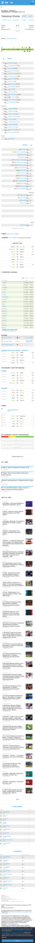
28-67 (31, 327)
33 (32, 318)
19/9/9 (26, 292)
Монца (4, 327)
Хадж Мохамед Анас (13, 121)
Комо (4, 304)
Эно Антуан (11, 68)
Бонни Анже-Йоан (12, 99)
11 (2, 306)
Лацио (4, 294)
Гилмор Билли (23, 175)
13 (2, 311)
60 (32, 301)
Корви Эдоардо (12, 108)
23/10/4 (27, 282)
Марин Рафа (23, 200)
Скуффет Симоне (22, 195)
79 (32, 282)
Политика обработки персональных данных (12, 901)
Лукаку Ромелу (23, 186)
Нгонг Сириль (23, 170)
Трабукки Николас (13, 113)
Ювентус (5, 289)
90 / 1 (23, 857)
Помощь (3, 895)
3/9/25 (26, 327)
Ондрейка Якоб (12, 102)
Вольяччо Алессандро (13, 116)
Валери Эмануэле (12, 76)
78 (32, 285)
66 (32, 292)
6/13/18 (27, 320)
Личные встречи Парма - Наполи (14, 350)
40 (32, 311)
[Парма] (1, 47)
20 (2, 327)
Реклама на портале (6, 898)
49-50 (31, 304)
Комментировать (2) (17, 456)
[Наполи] (1, 51)
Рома (4, 292)
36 (32, 313)
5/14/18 (27, 325)
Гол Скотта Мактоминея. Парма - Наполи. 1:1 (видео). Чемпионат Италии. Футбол (15, 488)
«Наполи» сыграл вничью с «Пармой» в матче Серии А (17, 481)
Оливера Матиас (22, 154)
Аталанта (5, 287)
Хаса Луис (24, 202)
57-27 (31, 282)
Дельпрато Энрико (13, 73)
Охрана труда (4, 900)
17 (2, 320)
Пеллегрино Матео (13, 94)
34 (32, 315)
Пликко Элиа (11, 119)
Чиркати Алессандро (13, 70)
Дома (27, 277)
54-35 (31, 292)
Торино (4, 306)
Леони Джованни (12, 65)
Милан (4, 301)
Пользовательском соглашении (15, 932)
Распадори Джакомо (21, 180)
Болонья (5, 299)
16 (2, 318)
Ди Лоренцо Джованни (21, 152)
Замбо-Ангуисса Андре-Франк (19, 159)
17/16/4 (27, 289)
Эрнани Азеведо (12, 84)
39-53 (31, 308)
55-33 (31, 289)
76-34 (31, 287)
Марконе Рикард (12, 111)
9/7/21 (26, 315)
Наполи (31, 25)
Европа (12, 10)
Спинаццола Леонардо (21, 162)
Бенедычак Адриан (13, 132)
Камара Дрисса (12, 124)
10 (2, 304)
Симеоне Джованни (22, 188)
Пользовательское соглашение (8, 899)
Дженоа (5, 311)
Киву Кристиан (12, 138)
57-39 (31, 296)
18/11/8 (27, 294)
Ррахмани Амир (23, 157)
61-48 (31, 294)
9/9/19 (26, 313)
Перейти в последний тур (9, 330)
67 (32, 289)
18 (2, 323)
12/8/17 (27, 308)
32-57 (31, 320)
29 (32, 325)
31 (32, 320)
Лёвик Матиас (12, 78)
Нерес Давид (23, 183)
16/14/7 (27, 299)
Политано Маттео (22, 167)
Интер (4, 285)
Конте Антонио (23, 225)
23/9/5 (26, 285)
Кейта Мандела (12, 91)
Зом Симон (11, 89)
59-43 (31, 301)
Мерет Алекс (23, 149)
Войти (32, 3)
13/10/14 (27, 304)
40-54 (31, 313)
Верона (4, 315)
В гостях (32, 277)
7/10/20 (27, 323)
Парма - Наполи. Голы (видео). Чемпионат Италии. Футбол (14, 474)
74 (32, 287)
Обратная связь (5, 896)
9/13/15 (27, 311)
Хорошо (18, 940)
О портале (3, 897)
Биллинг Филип (23, 178)
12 (2, 308)
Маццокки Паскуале (21, 165)
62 (32, 296)
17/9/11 (27, 301)
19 (2, 325)
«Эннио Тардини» (13, 237)
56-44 (31, 299)
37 (24, 282)
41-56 (31, 318)
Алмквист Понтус (12, 127)
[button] (10, 16)
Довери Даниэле (11, 233)
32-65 (31, 315)
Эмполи (4, 320)
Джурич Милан (12, 97)
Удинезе (5, 308)
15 (2, 315)
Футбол (4, 10)
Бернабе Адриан (12, 86)
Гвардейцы (17, 851)
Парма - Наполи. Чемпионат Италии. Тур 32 (15, 467)
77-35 (31, 285)
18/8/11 (27, 296)
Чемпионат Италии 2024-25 (13, 12)
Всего (23, 277)
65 (32, 294)
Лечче (4, 323)
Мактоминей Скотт (22, 173)
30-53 (31, 325)
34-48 (31, 311)
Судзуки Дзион (12, 63)
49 (32, 304)
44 (32, 306)
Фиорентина (5, 296)
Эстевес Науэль (12, 129)
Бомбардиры (18, 806)
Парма (3, 25)
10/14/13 (27, 306)
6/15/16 (27, 318)
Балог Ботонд (12, 81)
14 (2, 313)
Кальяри (5, 313)
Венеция (5, 325)
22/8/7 (26, 287)
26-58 (31, 323)
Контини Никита (22, 197)
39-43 (31, 306)
